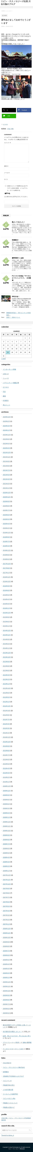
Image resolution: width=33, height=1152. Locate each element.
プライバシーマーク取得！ (11, 1042)
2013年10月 (7, 657)
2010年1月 (6, 782)
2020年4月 (6, 523)
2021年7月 (6, 470)
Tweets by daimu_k (7, 1135)
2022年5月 (6, 443)
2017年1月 (6, 572)
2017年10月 (7, 564)
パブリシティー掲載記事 (11, 383)
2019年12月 (7, 532)
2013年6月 (6, 670)
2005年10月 (7, 991)
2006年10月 (7, 937)
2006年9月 (6, 942)
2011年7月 (6, 719)
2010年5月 (6, 764)
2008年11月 (7, 826)
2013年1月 (6, 684)
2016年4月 (6, 599)
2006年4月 (6, 964)
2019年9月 (6, 537)
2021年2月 (6, 483)
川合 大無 (10, 129)
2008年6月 (6, 848)
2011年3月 (6, 728)
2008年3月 (6, 862)
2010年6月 (6, 759)
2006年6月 (6, 955)
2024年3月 (6, 426)
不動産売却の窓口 (9, 1085)
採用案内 (6, 1072)
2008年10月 (7, 830)
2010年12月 (7, 737)
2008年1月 (6, 871)
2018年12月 (7, 550)
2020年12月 (7, 492)
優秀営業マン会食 (18, 258)
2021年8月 (6, 466)
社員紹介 (6, 400)
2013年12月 (7, 653)
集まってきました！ (18, 222)
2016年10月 (7, 581)
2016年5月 (6, 595)
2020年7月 (6, 510)
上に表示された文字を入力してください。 (16, 196)
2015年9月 (6, 617)
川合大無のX (7, 1063)
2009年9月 (6, 795)
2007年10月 (7, 884)
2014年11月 (7, 635)
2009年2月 (6, 813)
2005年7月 (6, 1004)
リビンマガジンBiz (9, 1098)
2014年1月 (6, 648)
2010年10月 (7, 742)
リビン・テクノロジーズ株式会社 (14, 1067)
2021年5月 (6, 475)
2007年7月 (6, 897)
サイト (6, 179)
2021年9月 (6, 461)
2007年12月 (7, 875)
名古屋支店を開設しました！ (12, 1031)
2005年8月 (6, 1000)
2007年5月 (6, 906)
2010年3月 (6, 773)
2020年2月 (6, 528)
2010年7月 (6, 755)
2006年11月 (7, 933)
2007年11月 (7, 879)
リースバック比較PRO (10, 1094)
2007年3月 (6, 915)
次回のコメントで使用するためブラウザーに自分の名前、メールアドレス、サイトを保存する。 (17, 188)
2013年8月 (6, 666)
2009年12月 (7, 786)
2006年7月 (6, 951)
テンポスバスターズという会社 (13, 1049)
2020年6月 (6, 515)
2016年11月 (7, 577)
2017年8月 (6, 568)
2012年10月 (7, 688)
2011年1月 (6, 733)
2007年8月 (6, 893)
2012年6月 (6, 693)
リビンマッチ (7, 1081)
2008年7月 (6, 844)
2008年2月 (6, 866)
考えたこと (6, 405)
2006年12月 (7, 928)
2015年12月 (7, 612)
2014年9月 (6, 639)
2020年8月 (6, 506)
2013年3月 (6, 675)
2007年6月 (6, 902)
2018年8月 (6, 555)
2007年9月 (6, 888)
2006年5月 (6, 960)
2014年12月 (7, 630)
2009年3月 (6, 808)
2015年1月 (6, 626)
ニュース (6, 378)
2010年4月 (6, 768)
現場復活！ (15, 240)
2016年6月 (6, 590)
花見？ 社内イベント (13, 317)
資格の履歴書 (27, 1042)
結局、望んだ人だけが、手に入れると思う (17, 1036)
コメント (7, 142)
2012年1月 (6, 701)
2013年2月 (6, 679)
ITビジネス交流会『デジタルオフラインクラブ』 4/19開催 (21, 278)
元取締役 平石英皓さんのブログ (13, 1076)
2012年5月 (6, 697)
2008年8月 (6, 839)
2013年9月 (6, 661)
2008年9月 (6, 835)
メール (7, 172)
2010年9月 (6, 746)
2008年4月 (6, 857)
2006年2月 (6, 973)
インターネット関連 (9, 369)
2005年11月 (7, 986)
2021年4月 (6, 479)
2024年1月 (6, 430)
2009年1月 (6, 817)
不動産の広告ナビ (9, 1107)
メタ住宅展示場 (8, 1089)
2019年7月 (6, 541)
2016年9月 (6, 586)
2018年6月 (6, 559)
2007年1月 (6, 924)
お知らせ (6, 374)
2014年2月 (6, 644)
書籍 (4, 396)
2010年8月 (6, 750)
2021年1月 (6, 488)
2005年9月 (6, 995)
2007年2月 (6, 919)
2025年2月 (6, 421)
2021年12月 (7, 452)
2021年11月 (7, 457)
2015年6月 (6, 621)
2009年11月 (7, 790)
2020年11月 (7, 497)
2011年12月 (7, 706)
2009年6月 (6, 804)
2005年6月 (6, 1008)
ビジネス (5, 124)
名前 (6, 166)
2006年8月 (6, 946)
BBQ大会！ (16, 296)
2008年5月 (6, 853)
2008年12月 (7, 822)
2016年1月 (6, 608)
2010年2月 (6, 777)
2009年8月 (6, 799)
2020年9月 (6, 501)
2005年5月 (6, 1013)
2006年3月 (6, 968)
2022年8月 (6, 439)
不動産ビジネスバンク (10, 1103)
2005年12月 (7, 982)
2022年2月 (6, 448)
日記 (4, 391)
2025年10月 (7, 417)
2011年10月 (7, 710)
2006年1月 (6, 977)
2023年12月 (7, 435)
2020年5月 (6, 519)
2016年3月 (6, 604)
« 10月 (3, 359)
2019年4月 (6, 546)
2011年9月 (6, 715)
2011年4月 (6, 724)
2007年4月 (6, 911)
